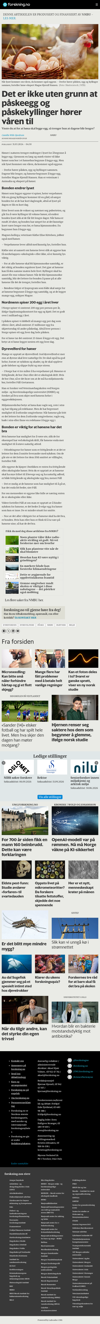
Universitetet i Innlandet (82, 1266)
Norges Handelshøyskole (51, 1260)
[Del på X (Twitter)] (8, 631)
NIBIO (12, 1290)
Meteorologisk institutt (19, 1282)
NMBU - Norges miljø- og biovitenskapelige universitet (52, 1187)
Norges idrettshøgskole (51, 1274)
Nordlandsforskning (49, 1249)
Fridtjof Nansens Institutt (20, 1230)
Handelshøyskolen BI (18, 1234)
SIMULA (75, 1198)
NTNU (43, 1200)
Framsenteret (15, 1226)
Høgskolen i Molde (17, 1241)
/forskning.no (80, 1066)
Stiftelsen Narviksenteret (82, 1228)
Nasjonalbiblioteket (49, 1203)
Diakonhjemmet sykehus (20, 1197)
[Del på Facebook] (4, 631)
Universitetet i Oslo (80, 1269)
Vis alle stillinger (50, 797)
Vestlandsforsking (80, 1290)
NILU (12, 1300)
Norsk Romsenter (48, 1284)
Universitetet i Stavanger (82, 1273)
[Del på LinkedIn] (13, 631)
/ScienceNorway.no (83, 1077)
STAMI (75, 1221)
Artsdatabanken (16, 1193)
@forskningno (81, 1060)
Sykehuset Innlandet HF (82, 1235)
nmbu (50, 625)
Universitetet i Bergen (81, 1262)
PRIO (74, 1184)
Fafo (11, 1207)
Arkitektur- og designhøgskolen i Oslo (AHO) (19, 1187)
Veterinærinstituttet (80, 1293)
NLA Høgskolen (47, 1180)
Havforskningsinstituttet (20, 1237)
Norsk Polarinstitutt (49, 1277)
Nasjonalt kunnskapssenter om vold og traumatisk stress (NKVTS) (52, 1210)
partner (61, 625)
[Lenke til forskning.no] (46, 3)
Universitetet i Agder (81, 1258)
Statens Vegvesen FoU (81, 1224)
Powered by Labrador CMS (50, 1320)
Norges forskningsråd (50, 1263)
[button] (3, 763)
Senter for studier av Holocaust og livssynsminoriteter (80, 1214)
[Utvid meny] (96, 4)
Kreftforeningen (16, 1269)
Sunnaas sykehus (79, 1232)
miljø (72, 625)
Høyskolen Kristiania (18, 1256)
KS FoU (12, 1266)
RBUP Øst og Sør (79, 1187)
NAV (11, 1286)
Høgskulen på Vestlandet (20, 1252)
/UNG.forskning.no (83, 1071)
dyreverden (9, 625)
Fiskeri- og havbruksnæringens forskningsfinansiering (19, 1213)
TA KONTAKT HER (25, 617)
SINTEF (75, 1201)
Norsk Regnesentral (49, 1281)
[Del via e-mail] (17, 631)
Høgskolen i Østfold (18, 1245)
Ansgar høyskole (17, 1180)
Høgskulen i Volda (17, 1248)
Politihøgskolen (79, 1180)
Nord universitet (47, 1246)
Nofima (44, 1242)
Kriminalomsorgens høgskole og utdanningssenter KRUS (20, 1276)
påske (41, 625)
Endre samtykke (19, 1163)
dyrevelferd (27, 625)
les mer (9, 18)
